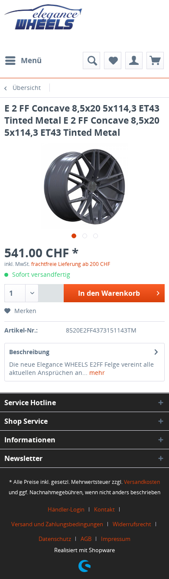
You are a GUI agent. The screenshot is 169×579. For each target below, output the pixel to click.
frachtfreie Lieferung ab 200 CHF (70, 264)
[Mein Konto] (134, 60)
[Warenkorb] (155, 60)
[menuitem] (23, 60)
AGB (86, 539)
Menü (31, 60)
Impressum (115, 539)
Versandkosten (142, 482)
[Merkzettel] (112, 60)
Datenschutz (55, 539)
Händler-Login (66, 509)
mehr (96, 372)
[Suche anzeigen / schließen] (91, 60)
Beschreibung (29, 352)
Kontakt (104, 509)
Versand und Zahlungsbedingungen (57, 524)
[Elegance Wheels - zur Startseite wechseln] (44, 23)
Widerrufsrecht (132, 524)
